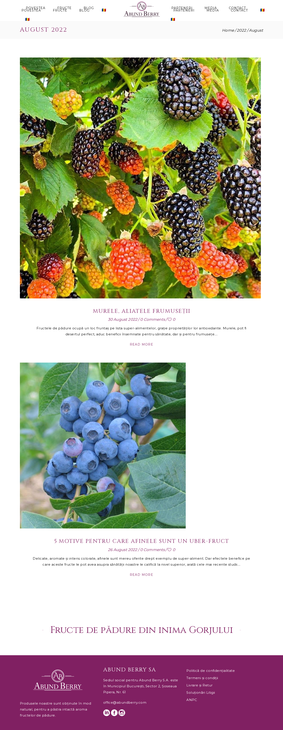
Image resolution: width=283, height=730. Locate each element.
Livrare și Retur (199, 685)
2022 (241, 30)
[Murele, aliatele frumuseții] (140, 178)
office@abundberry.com (124, 702)
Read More (141, 344)
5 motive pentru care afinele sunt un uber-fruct (141, 541)
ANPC (191, 700)
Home (228, 30)
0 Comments (152, 319)
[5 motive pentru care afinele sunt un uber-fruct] (103, 445)
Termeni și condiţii (202, 678)
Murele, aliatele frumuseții (141, 311)
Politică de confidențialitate (210, 671)
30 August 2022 (122, 319)
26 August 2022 (122, 550)
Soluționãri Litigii (200, 692)
